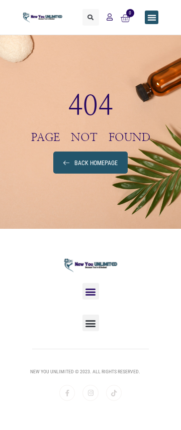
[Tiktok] (114, 392)
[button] (90, 17)
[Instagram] (90, 392)
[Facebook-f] (67, 392)
